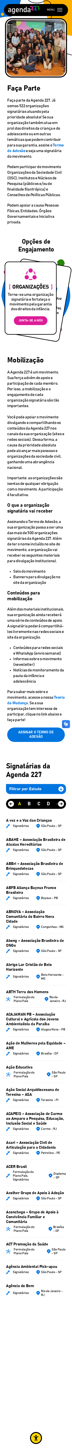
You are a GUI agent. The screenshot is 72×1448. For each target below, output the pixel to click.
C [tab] (38, 803)
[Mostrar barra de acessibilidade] (36, 1438)
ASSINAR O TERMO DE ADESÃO (36, 735)
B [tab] (29, 803)
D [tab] (48, 803)
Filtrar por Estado (25, 789)
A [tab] (19, 803)
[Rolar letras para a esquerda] (11, 804)
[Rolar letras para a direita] (61, 804)
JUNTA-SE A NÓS (31, 320)
